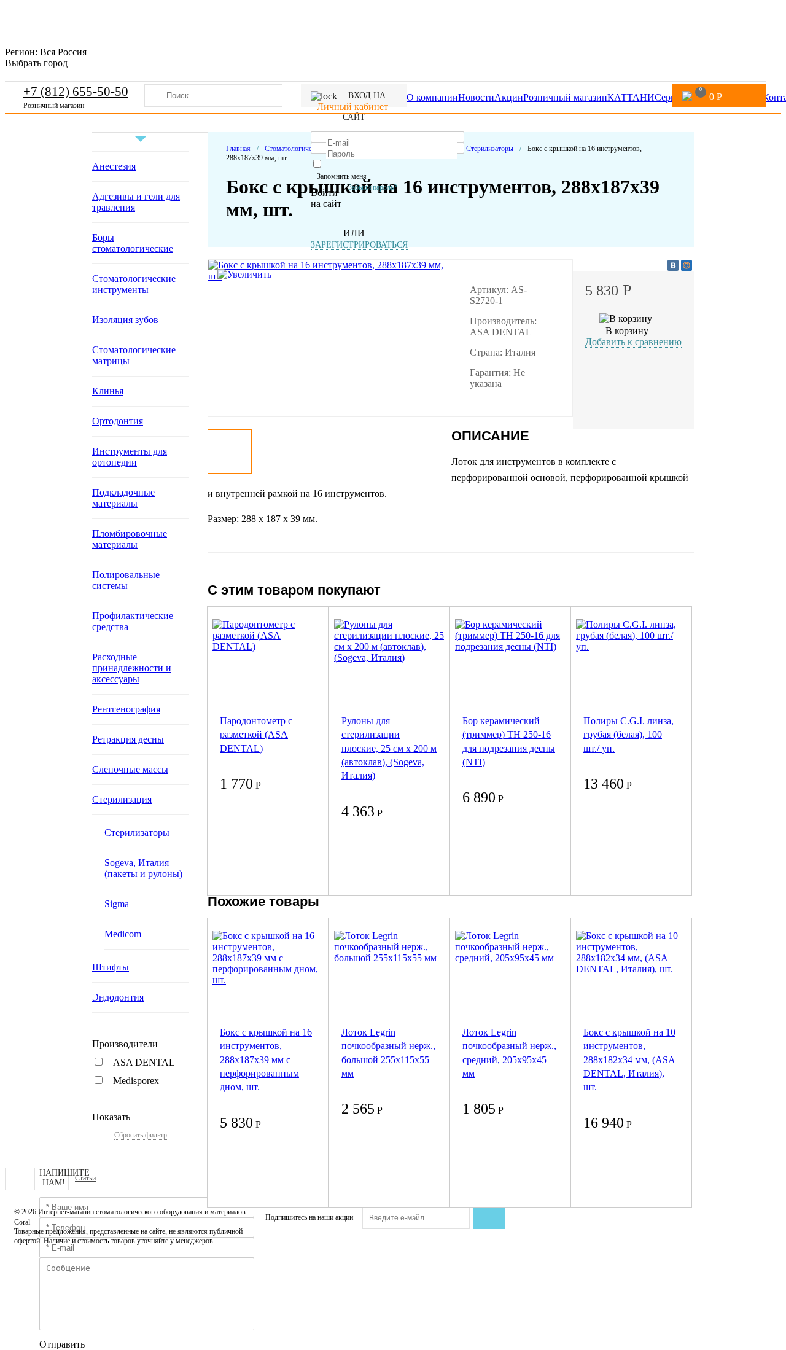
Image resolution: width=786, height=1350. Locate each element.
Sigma (116, 904)
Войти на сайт (326, 198)
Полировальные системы (126, 580)
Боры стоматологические (132, 243)
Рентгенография (126, 709)
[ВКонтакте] (673, 265)
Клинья (107, 391)
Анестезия (114, 166)
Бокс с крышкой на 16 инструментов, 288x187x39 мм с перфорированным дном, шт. (266, 1060)
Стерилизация (122, 799)
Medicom (122, 934)
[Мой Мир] (686, 265)
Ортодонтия (117, 421)
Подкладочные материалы (123, 498)
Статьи (85, 1178)
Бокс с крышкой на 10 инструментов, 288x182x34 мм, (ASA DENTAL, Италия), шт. (629, 1060)
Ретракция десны (128, 739)
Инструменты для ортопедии (129, 456)
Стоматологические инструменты (134, 284)
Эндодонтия (118, 997)
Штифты (110, 967)
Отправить (62, 1344)
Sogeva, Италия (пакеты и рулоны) (143, 868)
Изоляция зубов (125, 319)
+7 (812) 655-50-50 (75, 91)
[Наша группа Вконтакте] (20, 1179)
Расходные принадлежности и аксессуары (131, 668)
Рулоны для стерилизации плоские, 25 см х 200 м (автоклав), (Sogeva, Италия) (389, 748)
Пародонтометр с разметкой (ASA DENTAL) (256, 735)
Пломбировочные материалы (129, 539)
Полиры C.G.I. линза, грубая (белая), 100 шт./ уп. (628, 735)
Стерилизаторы (136, 832)
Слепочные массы (130, 769)
